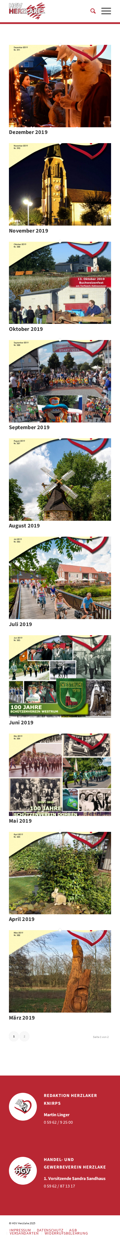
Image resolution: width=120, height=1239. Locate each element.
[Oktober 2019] (60, 322)
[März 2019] (60, 1011)
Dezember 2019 (28, 132)
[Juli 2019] (60, 617)
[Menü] (103, 11)
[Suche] (90, 11)
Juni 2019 (21, 723)
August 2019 (24, 526)
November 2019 (28, 231)
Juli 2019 (20, 624)
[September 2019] (60, 421)
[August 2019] (60, 519)
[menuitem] (90, 11)
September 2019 (29, 427)
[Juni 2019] (60, 716)
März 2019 (22, 1018)
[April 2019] (60, 912)
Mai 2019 (20, 821)
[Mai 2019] (60, 814)
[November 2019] (60, 224)
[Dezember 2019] (60, 125)
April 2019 (22, 919)
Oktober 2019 (26, 329)
